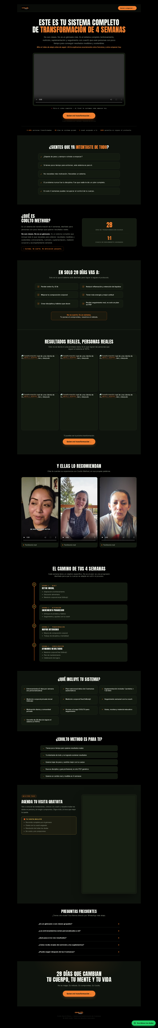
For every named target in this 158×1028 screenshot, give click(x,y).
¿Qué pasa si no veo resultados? (79, 938)
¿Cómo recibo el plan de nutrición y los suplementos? (79, 945)
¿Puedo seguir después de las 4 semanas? (79, 952)
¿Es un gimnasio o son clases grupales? (79, 924)
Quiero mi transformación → (79, 116)
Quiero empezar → (127, 8)
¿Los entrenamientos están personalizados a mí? (79, 931)
